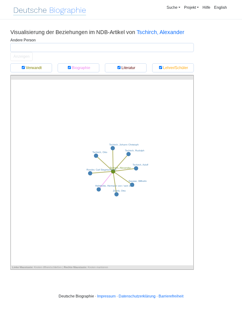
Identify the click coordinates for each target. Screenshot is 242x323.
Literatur (128, 68)
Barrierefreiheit (171, 296)
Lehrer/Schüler (175, 68)
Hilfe (206, 7)
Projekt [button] (190, 7)
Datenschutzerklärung (137, 296)
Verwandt (33, 68)
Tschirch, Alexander (160, 32)
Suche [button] (172, 7)
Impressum (106, 296)
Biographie (80, 68)
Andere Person (23, 40)
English (220, 7)
